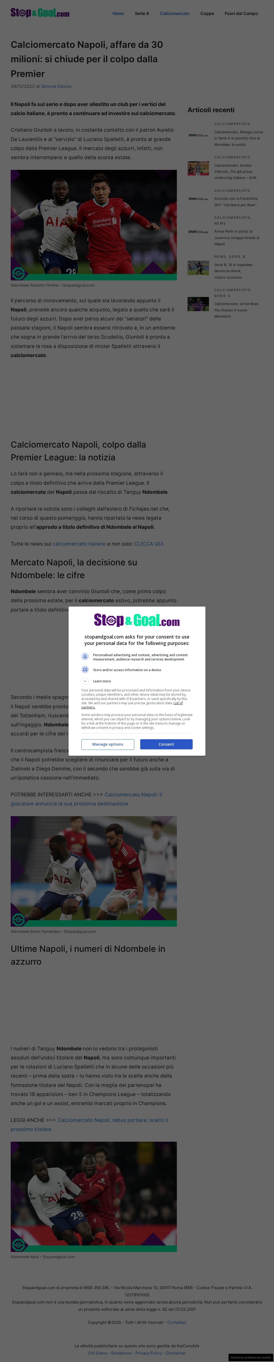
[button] (137, 681)
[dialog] (137, 681)
